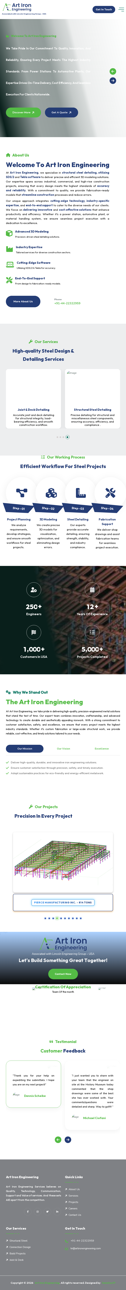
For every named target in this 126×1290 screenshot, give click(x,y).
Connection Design (99, 410)
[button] (59, 437)
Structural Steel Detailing (40, 410)
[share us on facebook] (28, 1211)
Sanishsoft (108, 1282)
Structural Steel (18, 1241)
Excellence (102, 749)
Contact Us (75, 1215)
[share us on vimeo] (37, 1211)
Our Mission (24, 749)
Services (73, 1196)
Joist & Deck (17, 1260)
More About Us (23, 301)
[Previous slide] (113, 71)
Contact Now (63, 974)
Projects (73, 1202)
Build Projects (18, 1253)
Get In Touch (104, 9)
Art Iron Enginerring (47, 1282)
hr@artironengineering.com (86, 1248)
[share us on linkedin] (57, 1211)
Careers (73, 1208)
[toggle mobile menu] (121, 9)
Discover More (21, 112)
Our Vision (63, 749)
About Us (74, 1189)
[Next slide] (113, 80)
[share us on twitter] (47, 1211)
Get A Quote (60, 112)
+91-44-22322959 (67, 303)
